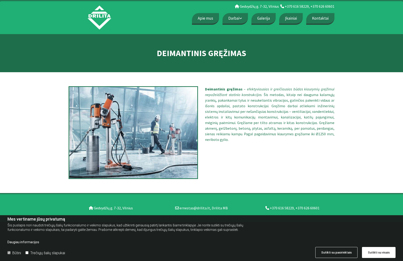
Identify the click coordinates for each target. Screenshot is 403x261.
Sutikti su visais (379, 252)
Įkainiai (291, 18)
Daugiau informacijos (23, 242)
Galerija (263, 18)
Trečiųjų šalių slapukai (47, 253)
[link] (233, 18)
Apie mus (205, 18)
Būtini (16, 253)
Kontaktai (320, 18)
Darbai (233, 18)
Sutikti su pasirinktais (336, 252)
